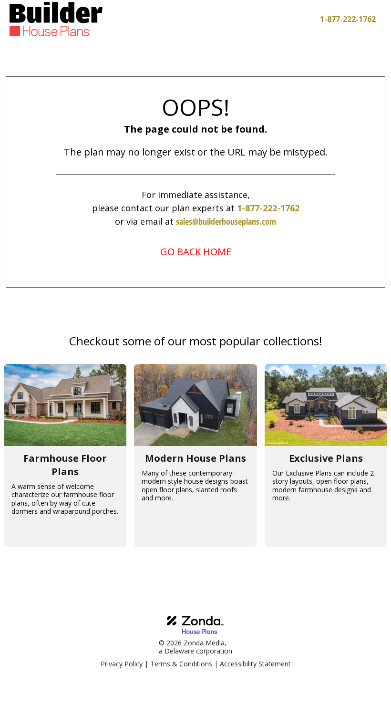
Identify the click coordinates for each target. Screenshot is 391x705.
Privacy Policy (122, 663)
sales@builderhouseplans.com (226, 221)
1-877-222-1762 (268, 208)
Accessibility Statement (255, 663)
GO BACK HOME (195, 251)
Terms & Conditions (181, 663)
